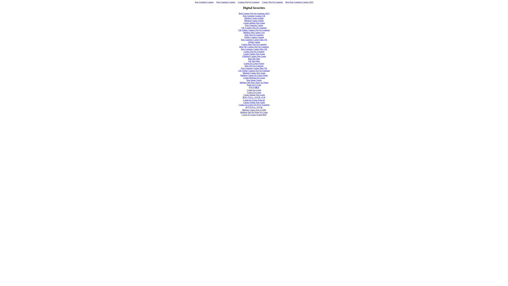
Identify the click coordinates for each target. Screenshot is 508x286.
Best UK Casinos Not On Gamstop (254, 47)
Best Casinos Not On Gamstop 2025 (254, 13)
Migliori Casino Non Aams (254, 73)
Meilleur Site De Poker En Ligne (254, 112)
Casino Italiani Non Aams (254, 23)
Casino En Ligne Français (254, 100)
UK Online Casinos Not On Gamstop (254, 30)
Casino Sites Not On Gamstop (254, 44)
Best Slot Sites (254, 59)
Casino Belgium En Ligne (254, 78)
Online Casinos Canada (254, 37)
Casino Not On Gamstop (272, 2)
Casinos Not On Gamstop (248, 2)
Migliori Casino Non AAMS (254, 110)
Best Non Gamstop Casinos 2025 (299, 2)
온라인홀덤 (254, 87)
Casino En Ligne (254, 90)
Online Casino (254, 42)
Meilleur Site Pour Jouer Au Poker (254, 82)
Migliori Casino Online (254, 18)
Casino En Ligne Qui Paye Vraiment (254, 105)
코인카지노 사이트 (254, 107)
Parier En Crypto (254, 85)
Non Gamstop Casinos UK (254, 16)
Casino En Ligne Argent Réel (254, 115)
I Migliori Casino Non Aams (254, 56)
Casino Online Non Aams (254, 54)
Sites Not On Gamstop (254, 35)
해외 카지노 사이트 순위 (254, 97)
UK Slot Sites (254, 61)
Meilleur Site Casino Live (254, 32)
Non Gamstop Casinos (204, 2)
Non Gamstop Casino (254, 25)
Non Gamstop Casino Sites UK (254, 40)
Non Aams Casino (254, 80)
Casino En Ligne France (254, 63)
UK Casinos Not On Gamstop (254, 28)
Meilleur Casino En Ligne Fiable (254, 75)
